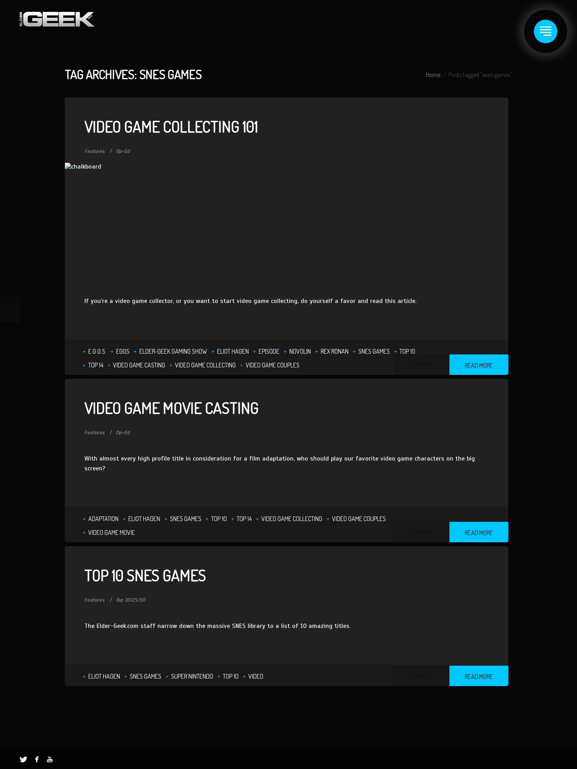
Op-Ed (123, 151)
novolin (300, 351)
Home (433, 75)
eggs (123, 351)
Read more (479, 365)
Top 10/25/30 (130, 600)
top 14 (95, 365)
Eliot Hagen (233, 351)
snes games (374, 351)
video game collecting (205, 365)
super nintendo (192, 676)
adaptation (103, 519)
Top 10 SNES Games (145, 575)
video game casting (139, 365)
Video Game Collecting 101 (171, 126)
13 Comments (421, 532)
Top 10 (407, 351)
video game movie (111, 532)
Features (94, 151)
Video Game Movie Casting (171, 407)
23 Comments (420, 675)
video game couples (272, 365)
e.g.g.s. (97, 351)
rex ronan (335, 351)
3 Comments (422, 364)
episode (269, 351)
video (255, 676)
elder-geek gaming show (173, 351)
